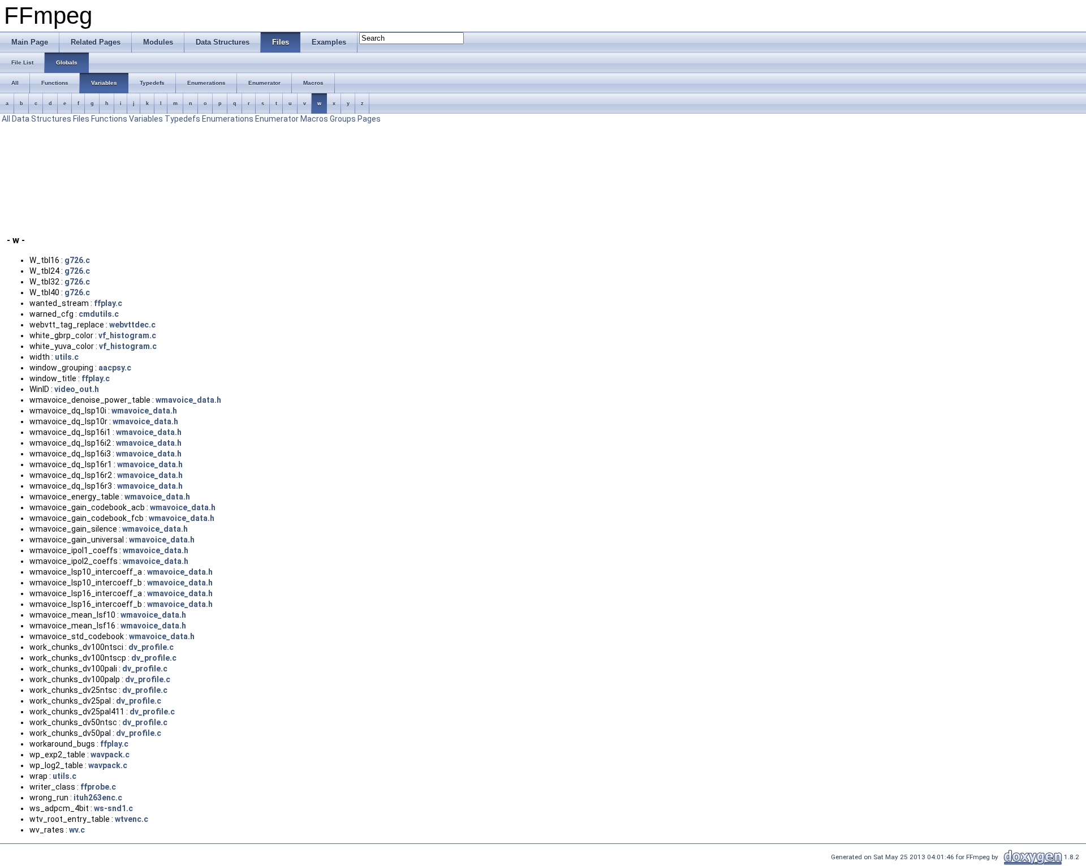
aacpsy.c (114, 367)
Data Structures (41, 118)
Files (81, 118)
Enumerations (227, 118)
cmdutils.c (99, 313)
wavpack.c (110, 754)
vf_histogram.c (127, 335)
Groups (343, 118)
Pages (369, 118)
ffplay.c (108, 303)
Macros (314, 118)
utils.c (67, 356)
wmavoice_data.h (188, 399)
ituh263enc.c (98, 797)
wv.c (77, 829)
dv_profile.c (151, 647)
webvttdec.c (132, 324)
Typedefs (182, 118)
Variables (146, 118)
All (6, 118)
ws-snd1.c (113, 808)
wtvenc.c (131, 819)
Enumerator (277, 118)
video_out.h (76, 389)
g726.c (77, 260)
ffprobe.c (98, 786)
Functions (109, 118)
